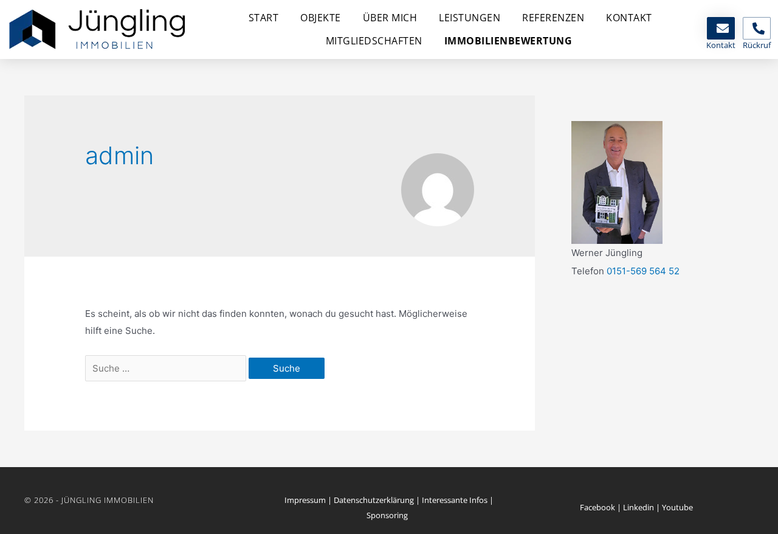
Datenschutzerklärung (374, 499)
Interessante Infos (454, 499)
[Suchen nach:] (167, 368)
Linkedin (638, 507)
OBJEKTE (320, 17)
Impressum (305, 499)
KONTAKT (629, 17)
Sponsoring (387, 515)
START (264, 17)
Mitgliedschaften (374, 40)
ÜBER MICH (390, 17)
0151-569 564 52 (643, 271)
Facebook (597, 507)
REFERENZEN (553, 17)
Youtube (677, 507)
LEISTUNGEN (469, 17)
